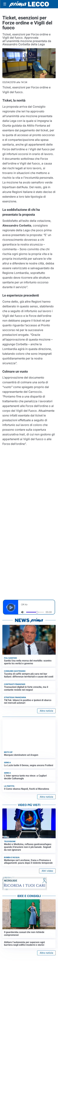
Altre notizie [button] (46, 710)
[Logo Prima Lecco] (29, 4)
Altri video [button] (47, 870)
